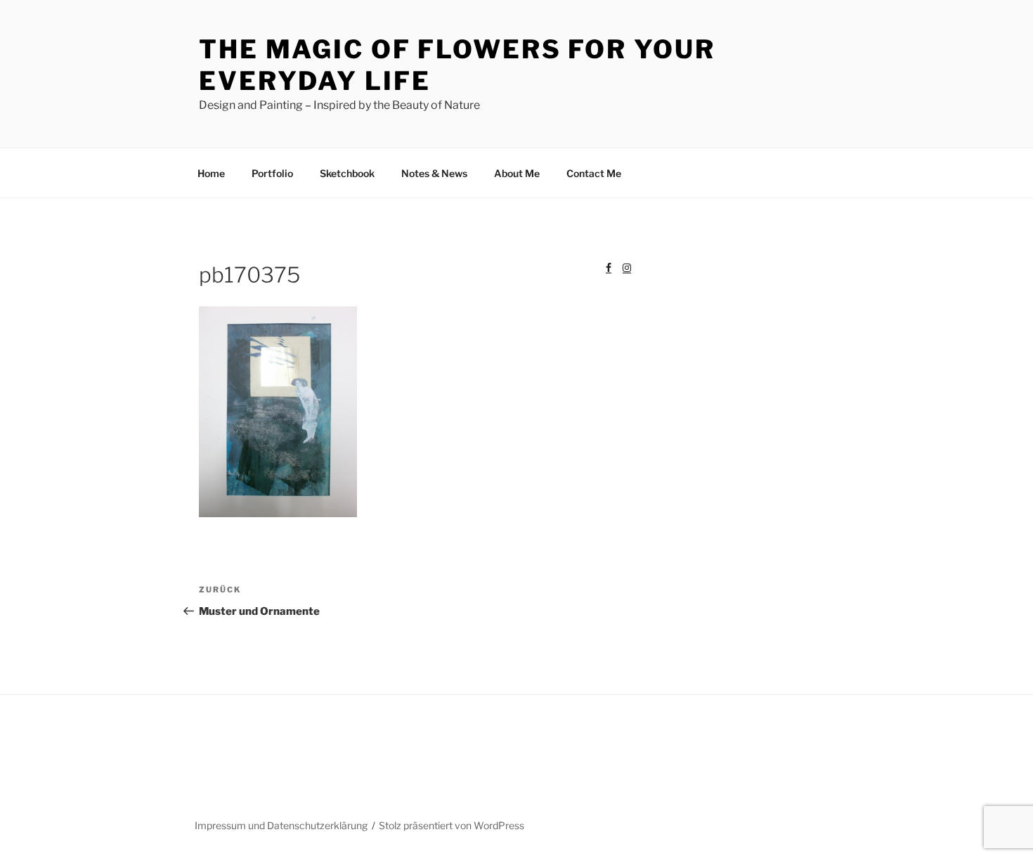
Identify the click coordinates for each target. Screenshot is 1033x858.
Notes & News (434, 173)
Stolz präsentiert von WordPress (451, 825)
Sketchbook (347, 173)
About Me (517, 173)
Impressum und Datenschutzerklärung (281, 825)
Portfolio (272, 173)
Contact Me (593, 173)
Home (211, 173)
